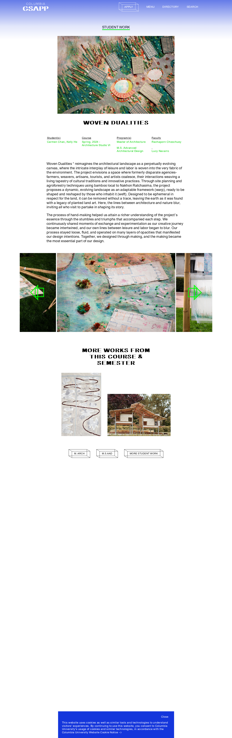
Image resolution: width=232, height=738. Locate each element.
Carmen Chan (56, 142)
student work (116, 27)
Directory (170, 7)
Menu (150, 7)
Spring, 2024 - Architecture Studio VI (96, 143)
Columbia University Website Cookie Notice (90, 732)
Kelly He (72, 142)
